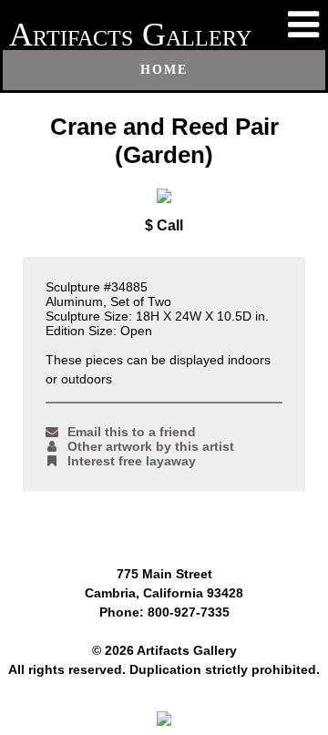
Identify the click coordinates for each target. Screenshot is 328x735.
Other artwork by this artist (150, 446)
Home (164, 70)
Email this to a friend (131, 431)
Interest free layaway (131, 461)
